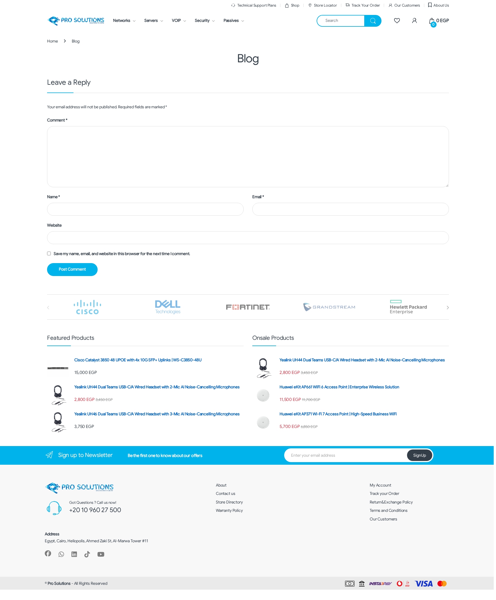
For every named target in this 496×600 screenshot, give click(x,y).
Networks (121, 20)
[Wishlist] (397, 21)
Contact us (225, 493)
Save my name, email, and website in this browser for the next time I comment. (122, 253)
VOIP (176, 20)
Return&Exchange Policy (391, 502)
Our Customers (407, 5)
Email (258, 196)
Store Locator (325, 5)
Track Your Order (366, 5)
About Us (441, 5)
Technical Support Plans (256, 5)
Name (53, 196)
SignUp (419, 455)
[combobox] (341, 21)
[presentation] (447, 308)
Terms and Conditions (389, 510)
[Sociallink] (48, 553)
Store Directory (229, 502)
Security (202, 20)
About (221, 485)
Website (54, 225)
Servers (151, 20)
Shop (295, 5)
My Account (380, 485)
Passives (231, 20)
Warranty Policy (229, 510)
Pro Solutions (59, 583)
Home (52, 41)
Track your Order (384, 493)
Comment (57, 120)
